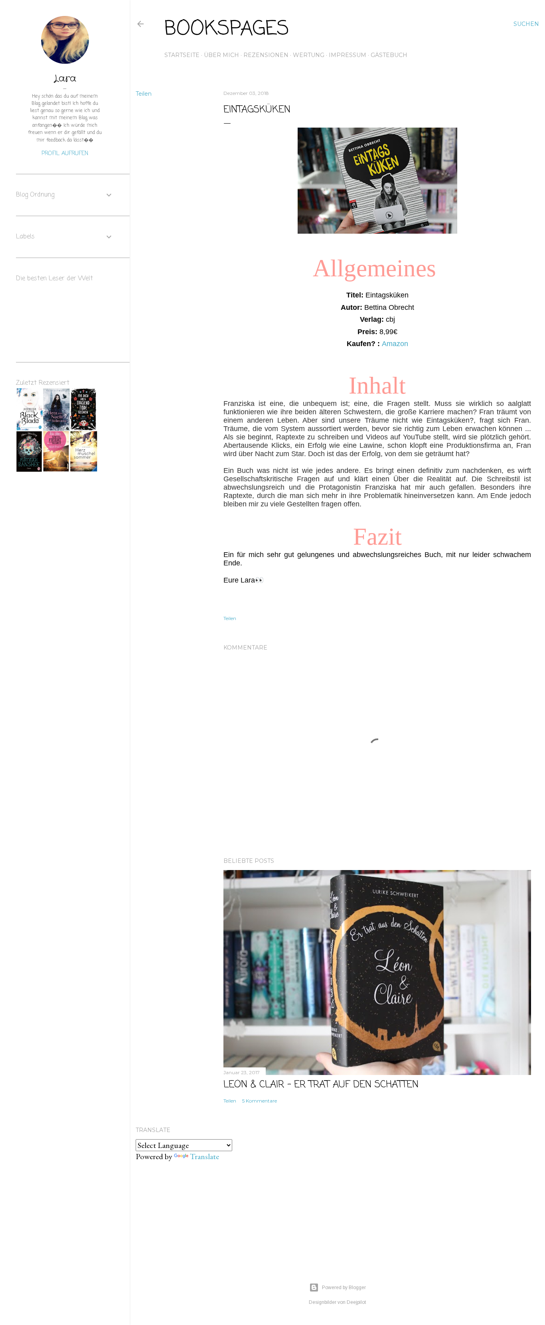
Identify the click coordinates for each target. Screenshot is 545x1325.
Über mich (221, 55)
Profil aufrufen (64, 154)
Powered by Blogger (344, 1287)
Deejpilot (356, 1302)
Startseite (181, 55)
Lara (65, 79)
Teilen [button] (144, 93)
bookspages (226, 29)
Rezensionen (265, 55)
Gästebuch (389, 55)
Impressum (347, 55)
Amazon (395, 344)
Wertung (308, 55)
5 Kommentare (259, 1101)
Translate (204, 1156)
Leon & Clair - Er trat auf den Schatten (321, 1084)
